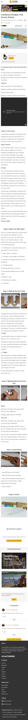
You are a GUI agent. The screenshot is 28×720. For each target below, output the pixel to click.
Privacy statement (7, 712)
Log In (14, 599)
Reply (14, 619)
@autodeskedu (7, 704)
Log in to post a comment (14, 639)
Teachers (4, 678)
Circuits (4, 663)
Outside (4, 676)
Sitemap (4, 692)
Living (3, 674)
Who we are (5, 694)
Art (16, 20)
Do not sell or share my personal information (14, 714)
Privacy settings (17, 712)
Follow (11, 58)
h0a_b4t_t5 (5, 20)
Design (12, 20)
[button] (2, 2)
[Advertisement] (14, 8)
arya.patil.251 (8, 625)
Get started (4, 687)
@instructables (8, 701)
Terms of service (18, 710)
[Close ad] (26, 6)
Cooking (4, 672)
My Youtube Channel (9, 62)
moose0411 (8, 610)
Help (3, 689)
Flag (5, 616)
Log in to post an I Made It (14, 540)
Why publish (5, 685)
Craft (3, 669)
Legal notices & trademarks (10, 717)
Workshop (4, 665)
